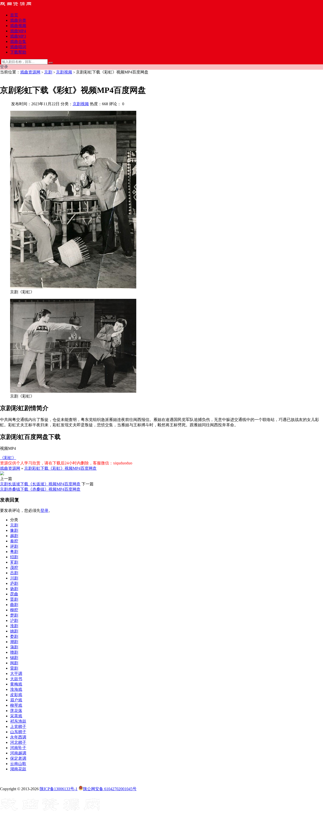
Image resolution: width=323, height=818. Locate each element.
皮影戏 (16, 695)
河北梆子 (18, 742)
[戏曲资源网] (19, 6)
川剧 (14, 578)
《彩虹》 (8, 458)
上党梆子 (18, 726)
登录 (44, 510)
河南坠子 (18, 748)
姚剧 (14, 631)
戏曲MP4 (18, 31)
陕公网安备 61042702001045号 (110, 789)
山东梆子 (18, 732)
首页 (14, 15)
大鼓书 (16, 679)
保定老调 (18, 758)
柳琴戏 (16, 705)
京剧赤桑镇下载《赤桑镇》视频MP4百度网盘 (40, 489)
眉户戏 (16, 700)
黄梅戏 (16, 684)
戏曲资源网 (30, 72)
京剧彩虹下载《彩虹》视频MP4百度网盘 (60, 468)
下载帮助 (18, 52)
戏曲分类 (18, 20)
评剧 (14, 546)
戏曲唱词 (18, 47)
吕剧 (14, 573)
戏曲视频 (18, 25)
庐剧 (14, 583)
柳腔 (14, 610)
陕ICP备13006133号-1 (58, 789)
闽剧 (14, 663)
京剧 (48, 72)
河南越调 (18, 753)
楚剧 (14, 615)
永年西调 (18, 737)
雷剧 (14, 668)
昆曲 (14, 594)
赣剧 (14, 652)
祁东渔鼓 (18, 721)
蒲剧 (14, 647)
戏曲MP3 (18, 36)
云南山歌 (18, 763)
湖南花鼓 (18, 769)
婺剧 (14, 636)
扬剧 (14, 589)
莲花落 (16, 710)
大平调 (16, 673)
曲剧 (14, 604)
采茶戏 (16, 716)
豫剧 (14, 530)
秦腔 (14, 541)
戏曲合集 (18, 41)
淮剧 (14, 626)
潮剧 (14, 642)
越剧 (14, 536)
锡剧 (14, 657)
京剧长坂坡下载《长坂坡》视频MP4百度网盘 (40, 484)
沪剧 (14, 620)
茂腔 (14, 567)
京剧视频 (64, 72)
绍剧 (14, 557)
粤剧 (14, 551)
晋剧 (14, 599)
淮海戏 (16, 689)
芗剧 (14, 562)
